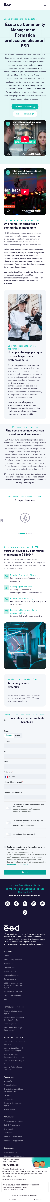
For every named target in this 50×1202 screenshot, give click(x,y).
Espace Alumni (9, 1109)
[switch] (8, 808)
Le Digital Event (10, 967)
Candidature (8, 1133)
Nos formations (10, 971)
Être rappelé (9, 1129)
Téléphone (8, 772)
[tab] (9, 736)
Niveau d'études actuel (13, 782)
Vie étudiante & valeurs (13, 992)
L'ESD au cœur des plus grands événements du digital (13, 985)
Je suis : (7, 731)
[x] (25, 903)
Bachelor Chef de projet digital (13, 1012)
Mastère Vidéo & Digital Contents (13, 1068)
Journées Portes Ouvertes (14, 1156)
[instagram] (7, 903)
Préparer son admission (13, 1121)
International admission (13, 1137)
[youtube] (33, 903)
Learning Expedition (12, 975)
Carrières (7, 1095)
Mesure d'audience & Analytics (14, 1189)
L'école (6, 956)
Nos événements (10, 1152)
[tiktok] (42, 903)
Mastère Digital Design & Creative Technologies (13, 1049)
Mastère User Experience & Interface (14, 1043)
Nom (6, 751)
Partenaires (8, 1099)
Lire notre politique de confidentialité (14, 1179)
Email (6, 762)
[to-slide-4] (29, 533)
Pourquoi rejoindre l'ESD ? (14, 960)
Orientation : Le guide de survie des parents (13, 1090)
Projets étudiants (10, 1085)
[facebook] (16, 903)
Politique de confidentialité (17, 864)
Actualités (8, 1081)
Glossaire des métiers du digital (13, 1104)
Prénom (7, 741)
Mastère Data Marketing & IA (14, 1062)
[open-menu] (44, 4)
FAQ (5, 999)
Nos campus (8, 963)
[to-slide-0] (18, 533)
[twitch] (25, 912)
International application (13, 1141)
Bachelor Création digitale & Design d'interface (14, 1019)
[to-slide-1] (20, 533)
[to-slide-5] (31, 533)
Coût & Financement (12, 1125)
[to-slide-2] (24, 533)
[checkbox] (5, 847)
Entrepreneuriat (10, 979)
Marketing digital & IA (12, 1024)
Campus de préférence (13, 792)
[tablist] (13, 735)
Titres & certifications (12, 996)
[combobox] (25, 786)
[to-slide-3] (28, 533)
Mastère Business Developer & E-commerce (14, 1056)
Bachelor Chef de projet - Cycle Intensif (14, 1029)
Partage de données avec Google (15, 1187)
